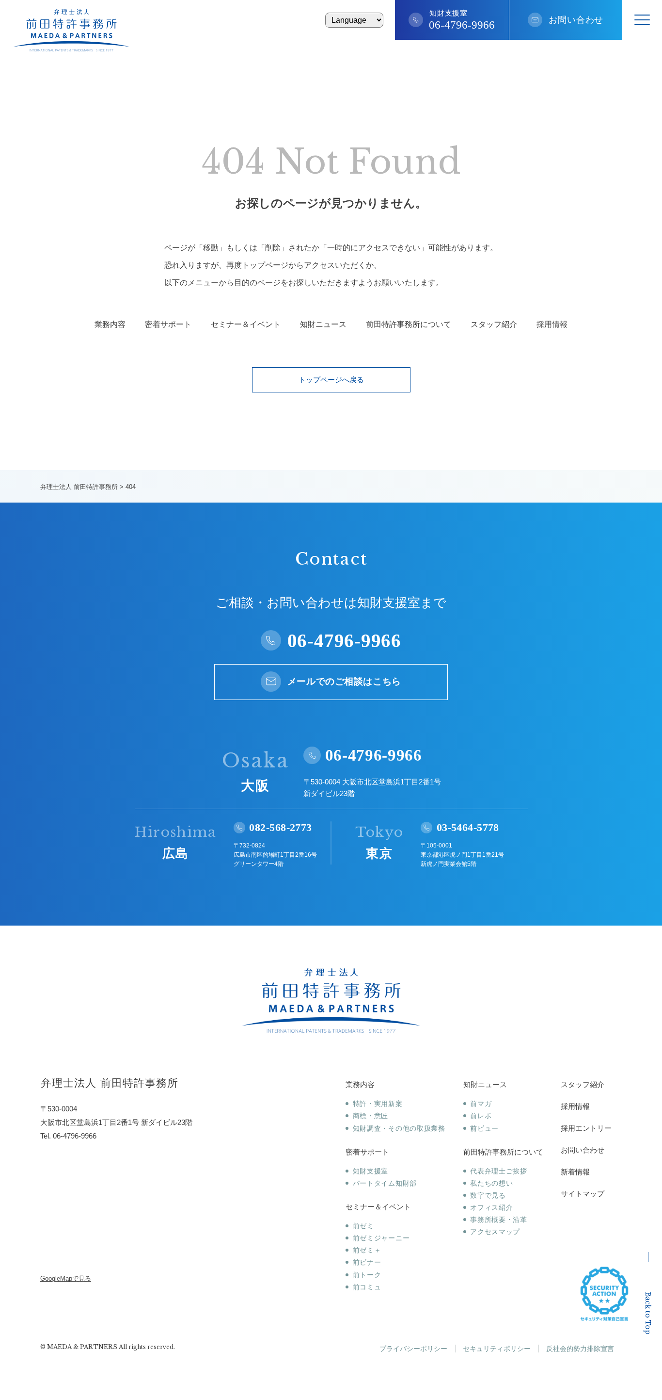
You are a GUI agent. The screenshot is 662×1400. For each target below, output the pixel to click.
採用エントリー (586, 1128)
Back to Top (648, 1313)
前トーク (367, 1275)
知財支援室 (370, 1171)
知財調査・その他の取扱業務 (399, 1128)
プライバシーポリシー (413, 1348)
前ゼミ (363, 1226)
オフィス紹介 (491, 1207)
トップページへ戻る (331, 379)
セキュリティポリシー (497, 1348)
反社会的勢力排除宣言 (580, 1348)
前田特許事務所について (408, 324)
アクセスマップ (495, 1232)
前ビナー (367, 1262)
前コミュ (367, 1287)
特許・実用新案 (378, 1103)
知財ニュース (323, 324)
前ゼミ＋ (367, 1250)
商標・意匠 (370, 1116)
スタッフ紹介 (494, 324)
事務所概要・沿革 (498, 1219)
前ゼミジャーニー (381, 1238)
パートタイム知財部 (385, 1183)
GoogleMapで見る (65, 1278)
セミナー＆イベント (246, 324)
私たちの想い (491, 1183)
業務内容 (110, 324)
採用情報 (551, 324)
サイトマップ (582, 1193)
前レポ (480, 1116)
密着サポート (168, 324)
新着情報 (575, 1172)
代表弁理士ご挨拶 (498, 1171)
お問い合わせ (576, 20)
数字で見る (488, 1195)
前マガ (480, 1103)
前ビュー (484, 1128)
